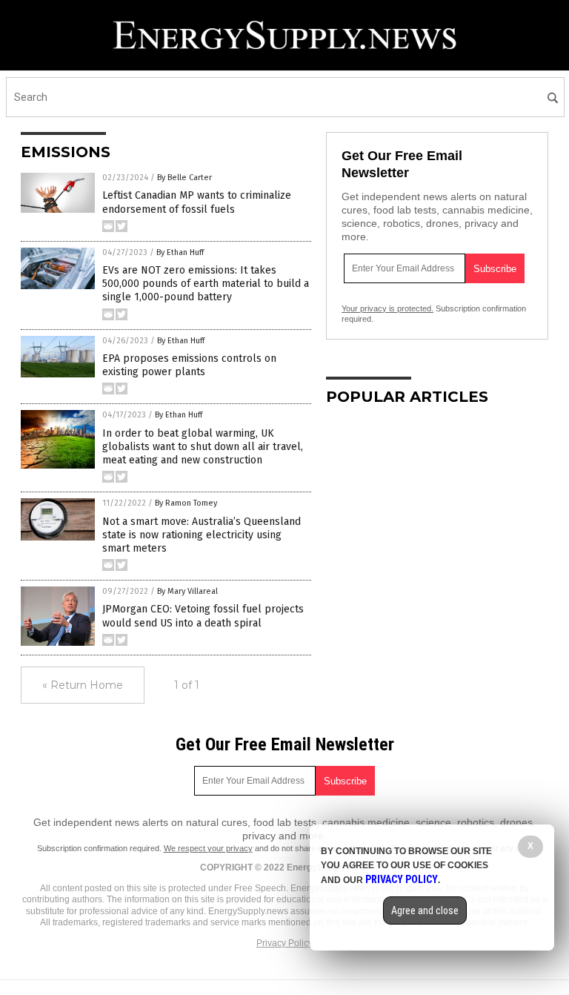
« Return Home (82, 685)
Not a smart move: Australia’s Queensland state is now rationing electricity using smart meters (201, 535)
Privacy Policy (284, 943)
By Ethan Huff (180, 252)
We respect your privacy (208, 848)
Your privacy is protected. (387, 308)
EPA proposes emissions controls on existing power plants (189, 365)
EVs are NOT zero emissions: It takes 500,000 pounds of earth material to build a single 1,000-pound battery (205, 283)
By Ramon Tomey (186, 503)
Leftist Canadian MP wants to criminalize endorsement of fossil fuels (196, 202)
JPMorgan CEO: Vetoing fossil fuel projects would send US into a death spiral (203, 616)
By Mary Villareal (187, 591)
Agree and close (425, 910)
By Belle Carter (184, 177)
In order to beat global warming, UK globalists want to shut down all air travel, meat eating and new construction (202, 446)
